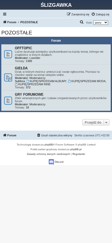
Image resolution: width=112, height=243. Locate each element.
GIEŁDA (21, 68)
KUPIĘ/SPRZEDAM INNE (34, 84)
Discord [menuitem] (59, 161)
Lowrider (34, 57)
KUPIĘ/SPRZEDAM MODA (88, 81)
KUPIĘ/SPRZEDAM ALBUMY (48, 81)
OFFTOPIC (23, 48)
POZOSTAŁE (16, 32)
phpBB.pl (76, 149)
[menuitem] (100, 14)
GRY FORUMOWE (29, 94)
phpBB (49, 144)
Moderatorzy (37, 78)
